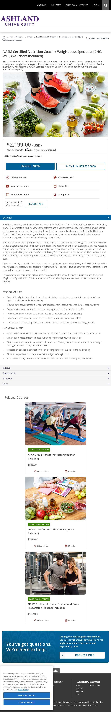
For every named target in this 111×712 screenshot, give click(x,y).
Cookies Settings (27, 702)
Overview (7, 217)
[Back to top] (55, 681)
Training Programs (16, 37)
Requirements (9, 373)
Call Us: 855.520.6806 (97, 38)
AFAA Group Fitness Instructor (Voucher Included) (51, 456)
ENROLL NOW (30, 166)
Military (79, 685)
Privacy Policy (92, 705)
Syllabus (6, 367)
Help (77, 694)
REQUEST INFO (35, 203)
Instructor (7, 378)
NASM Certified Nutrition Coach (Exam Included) (51, 531)
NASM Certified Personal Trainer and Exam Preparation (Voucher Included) (53, 605)
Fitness (29, 37)
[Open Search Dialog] (105, 5)
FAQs (5, 383)
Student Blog (94, 685)
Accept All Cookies (26, 695)
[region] (26, 688)
